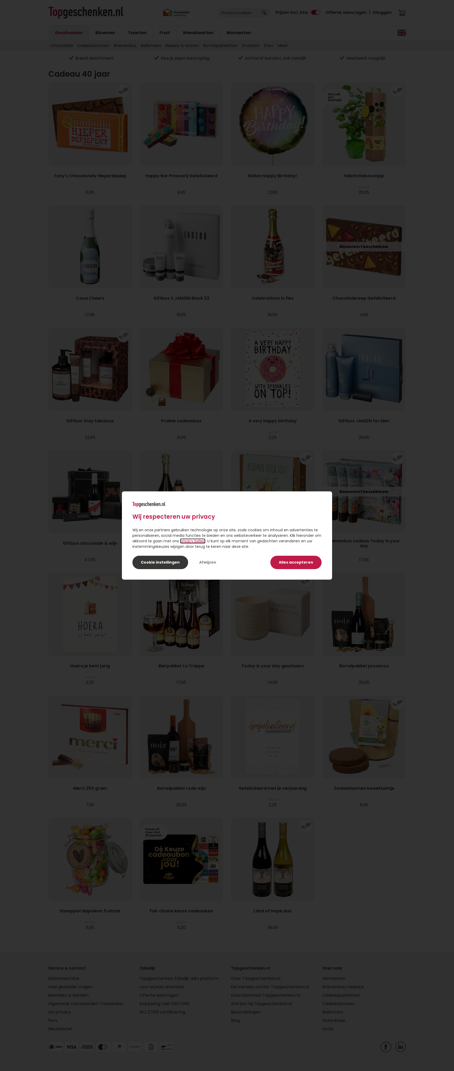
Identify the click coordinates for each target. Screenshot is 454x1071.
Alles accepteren (296, 562)
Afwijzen (207, 562)
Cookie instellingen (160, 562)
